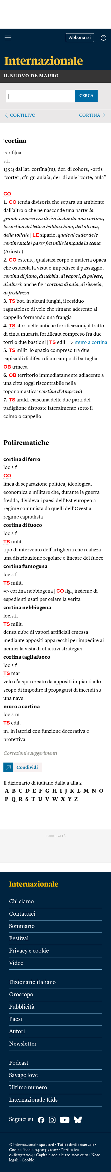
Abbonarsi (80, 37)
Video (16, 963)
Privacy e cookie (29, 951)
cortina (89, 115)
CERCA (86, 96)
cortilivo (23, 115)
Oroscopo (21, 995)
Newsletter (23, 1044)
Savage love (23, 1075)
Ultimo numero (28, 1088)
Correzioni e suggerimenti (30, 753)
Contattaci (22, 914)
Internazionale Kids (33, 1100)
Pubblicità (21, 1007)
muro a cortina (91, 342)
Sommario (22, 926)
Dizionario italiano (32, 982)
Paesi (15, 1019)
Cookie (28, 1160)
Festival (19, 939)
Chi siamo (21, 902)
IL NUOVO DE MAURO (31, 76)
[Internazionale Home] (35, 884)
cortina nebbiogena (32, 591)
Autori (17, 1032)
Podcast (18, 1063)
